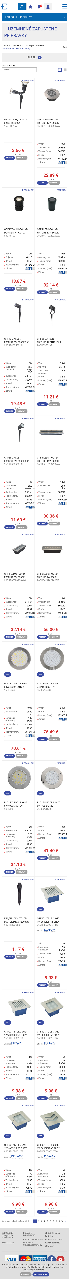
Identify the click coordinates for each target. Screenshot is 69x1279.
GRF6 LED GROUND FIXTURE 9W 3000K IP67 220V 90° (47, 575)
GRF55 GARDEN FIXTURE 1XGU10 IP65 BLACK (49, 340)
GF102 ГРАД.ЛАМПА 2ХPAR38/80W (15, 121)
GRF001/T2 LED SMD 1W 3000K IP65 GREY (48, 1033)
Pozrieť (9, 158)
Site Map (49, 1246)
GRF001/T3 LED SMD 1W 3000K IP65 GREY (48, 1147)
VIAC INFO (25, 1274)
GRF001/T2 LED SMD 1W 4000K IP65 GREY (15, 1147)
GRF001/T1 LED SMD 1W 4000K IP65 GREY (15, 1033)
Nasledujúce (65, 1222)
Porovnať (21, 158)
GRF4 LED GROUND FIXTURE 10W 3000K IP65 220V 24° (48, 231)
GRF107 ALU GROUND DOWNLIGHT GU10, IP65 (16, 231)
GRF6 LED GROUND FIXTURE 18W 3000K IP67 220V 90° (48, 459)
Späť (65, 47)
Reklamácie (8, 1242)
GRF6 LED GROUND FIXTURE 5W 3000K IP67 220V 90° (14, 575)
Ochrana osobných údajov (32, 1243)
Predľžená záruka (33, 1239)
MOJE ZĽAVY (30, 6)
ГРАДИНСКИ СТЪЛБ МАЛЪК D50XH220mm (16, 920)
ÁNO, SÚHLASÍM (40, 1274)
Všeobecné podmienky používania (7, 1235)
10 (62, 1221)
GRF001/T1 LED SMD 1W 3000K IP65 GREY (48, 920)
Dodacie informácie (29, 1234)
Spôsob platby (52, 1233)
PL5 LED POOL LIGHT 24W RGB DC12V (48, 685)
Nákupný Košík (38, 6)
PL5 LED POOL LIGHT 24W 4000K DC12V (15, 685)
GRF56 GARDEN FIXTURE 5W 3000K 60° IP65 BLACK (16, 459)
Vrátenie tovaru (53, 1239)
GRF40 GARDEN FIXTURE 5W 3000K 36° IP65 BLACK (16, 340)
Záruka (49, 1236)
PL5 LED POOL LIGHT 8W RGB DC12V (48, 804)
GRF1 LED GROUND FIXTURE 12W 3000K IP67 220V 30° (48, 121)
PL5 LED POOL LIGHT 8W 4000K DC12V (15, 804)
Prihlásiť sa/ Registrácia (48, 5)
